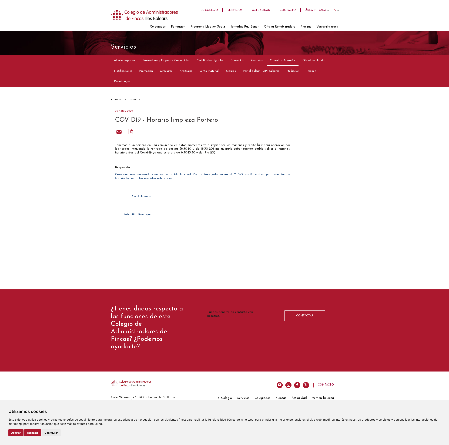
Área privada (315, 10)
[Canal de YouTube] (280, 385)
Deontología (122, 81)
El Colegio (209, 10)
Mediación (292, 71)
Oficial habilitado (313, 60)
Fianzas (306, 26)
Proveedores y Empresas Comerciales (166, 60)
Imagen (311, 71)
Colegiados (158, 26)
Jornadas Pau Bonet (244, 26)
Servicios (234, 10)
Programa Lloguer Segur (207, 26)
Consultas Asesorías (282, 60)
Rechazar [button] (32, 432)
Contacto (288, 10)
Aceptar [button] (16, 432)
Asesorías (257, 60)
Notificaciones (123, 71)
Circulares (166, 71)
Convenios (237, 60)
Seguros (231, 71)
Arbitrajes (186, 71)
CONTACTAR (305, 315)
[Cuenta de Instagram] (288, 385)
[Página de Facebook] (297, 385)
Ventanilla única (327, 26)
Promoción (146, 71)
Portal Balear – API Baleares (261, 71)
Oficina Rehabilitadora (279, 26)
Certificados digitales (210, 60)
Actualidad (261, 10)
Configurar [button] (51, 432)
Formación (178, 26)
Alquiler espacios (124, 60)
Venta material (209, 71)
